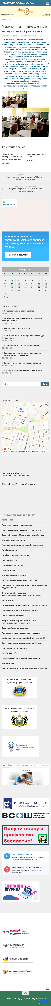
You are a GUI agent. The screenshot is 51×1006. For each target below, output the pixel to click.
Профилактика (9, 550)
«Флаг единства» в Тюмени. (17, 328)
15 (39, 284)
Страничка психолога (12, 565)
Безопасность (8, 570)
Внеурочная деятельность (15, 648)
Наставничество (10, 560)
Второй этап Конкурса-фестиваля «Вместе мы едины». (12, 157)
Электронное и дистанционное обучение (22, 643)
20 (25, 287)
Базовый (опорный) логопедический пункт (23, 535)
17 (5, 287)
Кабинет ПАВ (8, 663)
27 (25, 290)
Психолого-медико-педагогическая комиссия (24, 668)
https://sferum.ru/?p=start (22, 484)
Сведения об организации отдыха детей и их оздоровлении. (24, 586)
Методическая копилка (13, 540)
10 (5, 284)
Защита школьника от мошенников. (22, 345)
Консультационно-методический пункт (21, 530)
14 (32, 284)
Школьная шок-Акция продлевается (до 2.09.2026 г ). (23, 336)
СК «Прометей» (9, 653)
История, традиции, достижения (18, 515)
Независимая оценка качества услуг (20, 580)
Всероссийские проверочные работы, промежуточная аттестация (20, 621)
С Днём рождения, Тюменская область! (23, 370)
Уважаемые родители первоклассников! (24, 363)
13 (25, 284)
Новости (6, 19)
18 (12, 287)
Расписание (7, 519)
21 (32, 287)
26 (19, 290)
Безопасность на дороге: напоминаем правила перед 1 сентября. (21, 354)
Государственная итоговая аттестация (21, 633)
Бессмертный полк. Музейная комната (21, 658)
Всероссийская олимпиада (15, 628)
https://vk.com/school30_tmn (15, 475)
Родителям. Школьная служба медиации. (22, 545)
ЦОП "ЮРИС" (39, 998)
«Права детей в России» (14, 575)
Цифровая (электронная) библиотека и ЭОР (23, 638)
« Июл (5, 297)
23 (46, 287)
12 (19, 284)
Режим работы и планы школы (17, 525)
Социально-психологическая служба (20, 610)
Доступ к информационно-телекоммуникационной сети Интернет (21, 594)
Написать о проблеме (18, 255)
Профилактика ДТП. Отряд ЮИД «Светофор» (24, 605)
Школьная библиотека (13, 615)
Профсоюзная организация (15, 555)
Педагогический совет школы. (19, 311)
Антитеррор (8, 600)
